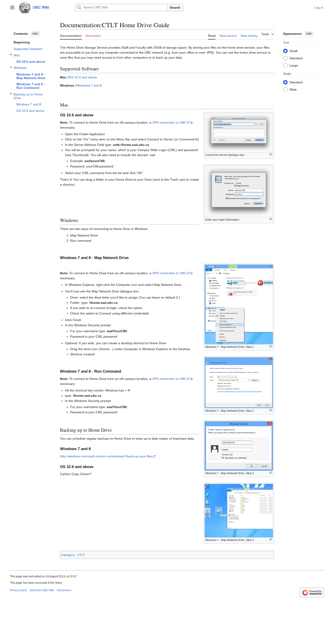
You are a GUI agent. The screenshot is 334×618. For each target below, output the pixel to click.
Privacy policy (18, 590)
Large (293, 65)
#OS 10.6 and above (82, 77)
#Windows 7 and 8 (88, 85)
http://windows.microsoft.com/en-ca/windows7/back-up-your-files (106, 456)
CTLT (81, 555)
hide (35, 33)
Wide (293, 89)
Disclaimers (64, 590)
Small (293, 50)
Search (175, 7)
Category (68, 555)
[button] (12, 7)
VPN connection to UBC (169, 122)
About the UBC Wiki (42, 590)
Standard (296, 58)
